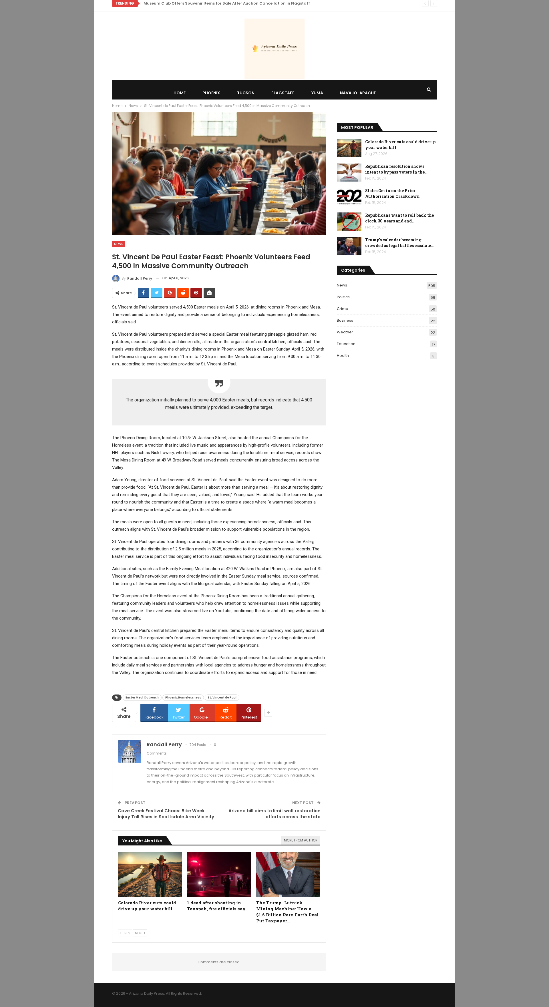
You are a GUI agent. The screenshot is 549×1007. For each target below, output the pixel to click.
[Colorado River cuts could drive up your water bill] (150, 874)
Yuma (317, 93)
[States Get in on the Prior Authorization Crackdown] (349, 197)
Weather (345, 332)
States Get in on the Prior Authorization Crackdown (392, 193)
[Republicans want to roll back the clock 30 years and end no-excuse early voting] (349, 221)
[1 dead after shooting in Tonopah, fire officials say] (219, 874)
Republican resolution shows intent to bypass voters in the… (396, 169)
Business (345, 320)
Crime (342, 308)
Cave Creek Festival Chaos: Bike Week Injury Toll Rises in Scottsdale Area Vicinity (166, 814)
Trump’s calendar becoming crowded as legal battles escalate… (399, 242)
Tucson (245, 93)
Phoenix (211, 93)
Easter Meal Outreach (142, 697)
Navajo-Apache (358, 93)
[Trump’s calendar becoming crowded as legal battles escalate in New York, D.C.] (349, 246)
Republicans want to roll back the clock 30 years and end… (399, 218)
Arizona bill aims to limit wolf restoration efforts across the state (274, 814)
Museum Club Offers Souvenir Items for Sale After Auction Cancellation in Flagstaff (227, 3)
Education (346, 344)
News (118, 244)
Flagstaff (283, 93)
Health (343, 355)
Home (180, 93)
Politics (343, 297)
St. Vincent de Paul (222, 697)
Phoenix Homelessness (183, 697)
